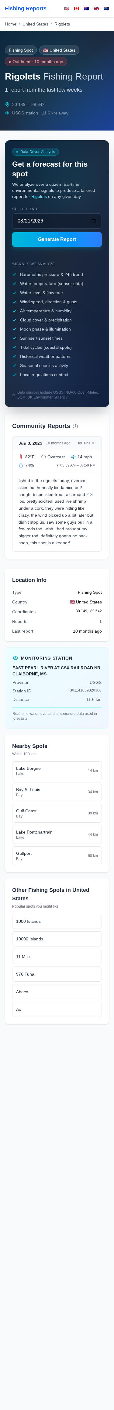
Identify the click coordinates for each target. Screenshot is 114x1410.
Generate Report (57, 239)
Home (10, 24)
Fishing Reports (26, 8)
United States (35, 24)
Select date (25, 209)
